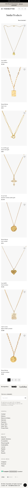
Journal (3, 447)
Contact (3, 414)
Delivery (3, 416)
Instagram (3, 461)
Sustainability (4, 445)
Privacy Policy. (12, 403)
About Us (3, 437)
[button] (24, 25)
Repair (3, 451)
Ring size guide (5, 443)
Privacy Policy (4, 428)
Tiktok (2, 465)
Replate (3, 449)
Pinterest (3, 464)
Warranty (3, 420)
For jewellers (4, 441)
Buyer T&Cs (4, 424)
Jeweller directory (6, 439)
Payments (3, 422)
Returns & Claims (5, 418)
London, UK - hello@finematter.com (10, 485)
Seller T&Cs (4, 426)
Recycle (3, 453)
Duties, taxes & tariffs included (14, 1)
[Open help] (25, 485)
